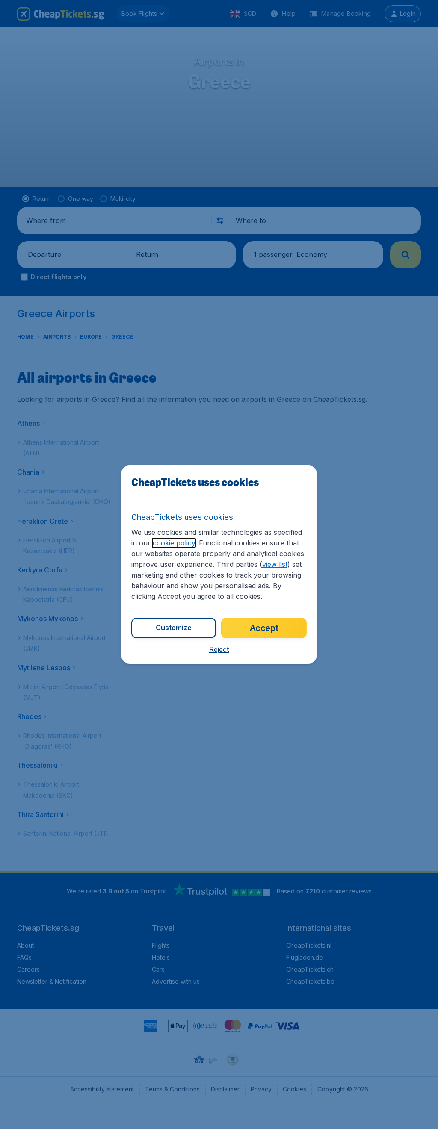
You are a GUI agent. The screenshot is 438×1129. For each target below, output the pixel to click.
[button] (219, 649)
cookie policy (174, 543)
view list (274, 564)
